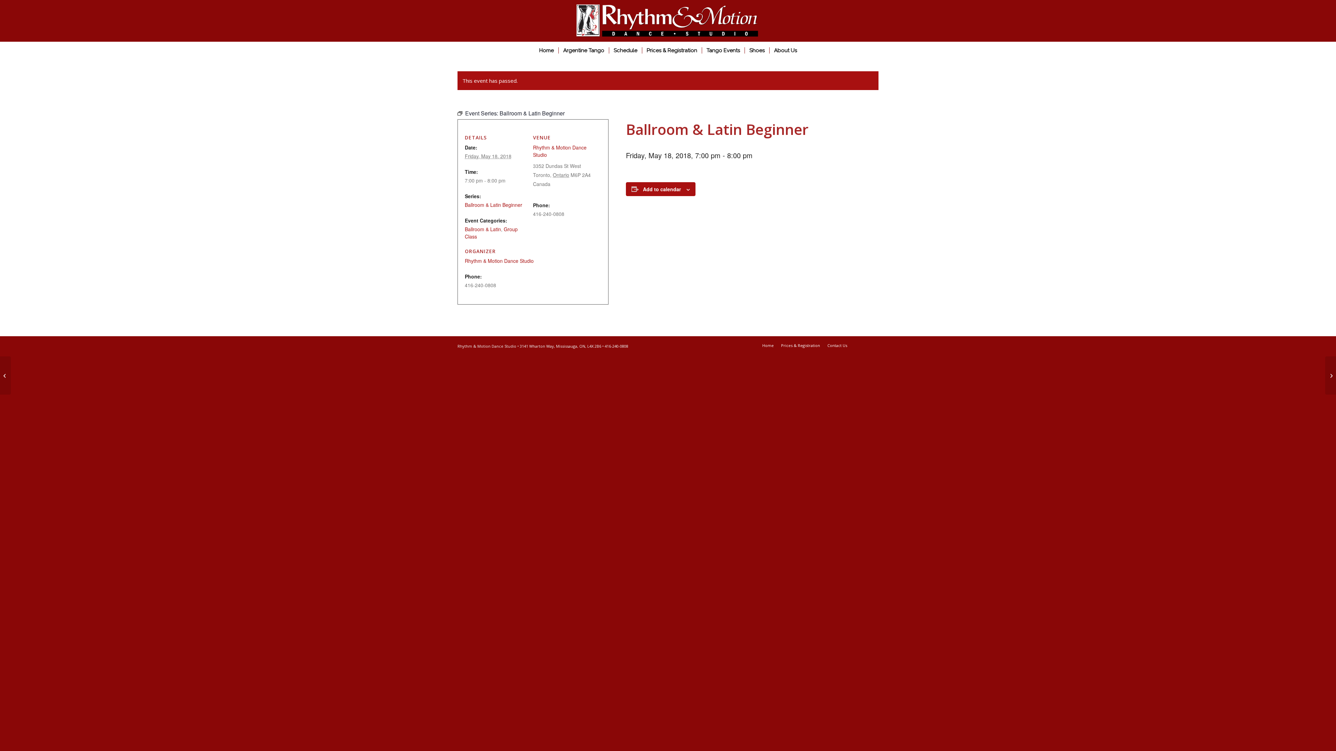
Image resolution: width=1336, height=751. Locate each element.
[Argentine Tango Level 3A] (5, 375)
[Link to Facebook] (863, 345)
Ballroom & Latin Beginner (493, 204)
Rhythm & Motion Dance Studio (499, 260)
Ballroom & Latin (483, 229)
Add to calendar (662, 189)
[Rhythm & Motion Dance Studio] (668, 21)
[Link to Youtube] (873, 345)
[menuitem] (546, 50)
